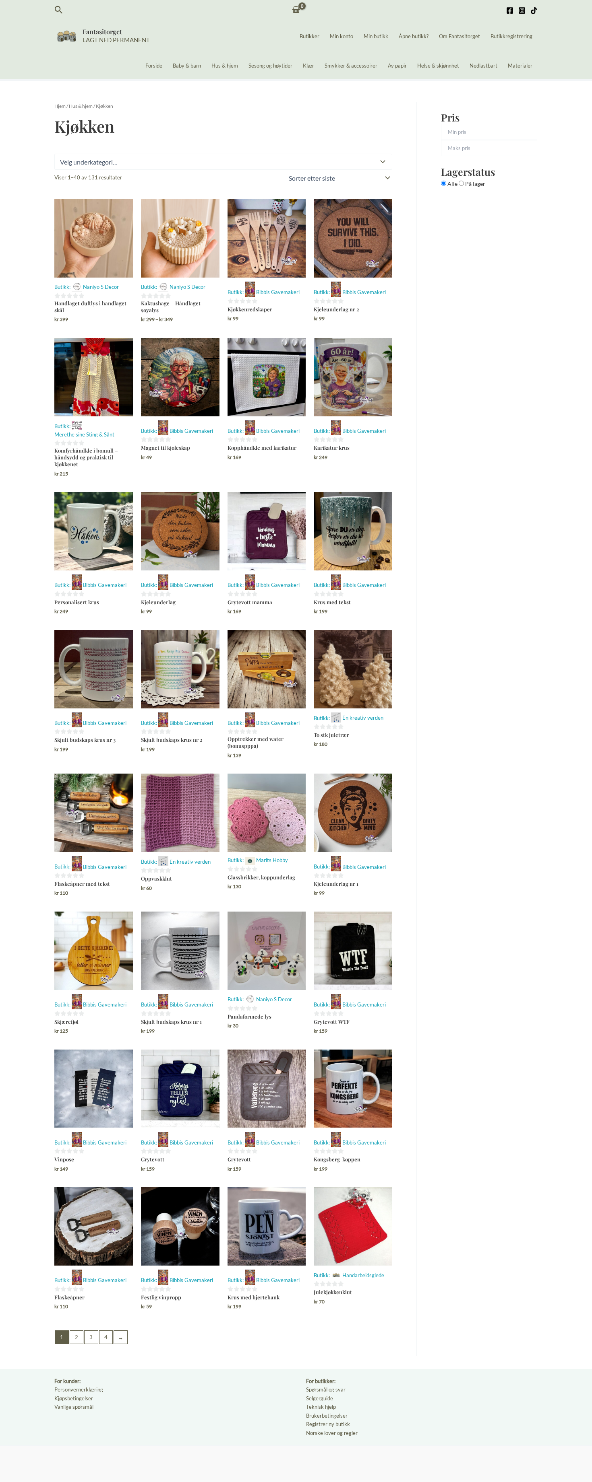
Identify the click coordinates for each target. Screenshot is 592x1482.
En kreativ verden (362, 717)
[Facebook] (509, 10)
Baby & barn (187, 65)
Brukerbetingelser (327, 1415)
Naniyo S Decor (101, 287)
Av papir (397, 65)
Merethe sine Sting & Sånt (84, 434)
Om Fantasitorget (459, 36)
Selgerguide (319, 1398)
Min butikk (376, 36)
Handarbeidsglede (363, 1275)
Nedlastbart (483, 65)
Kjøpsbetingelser (73, 1398)
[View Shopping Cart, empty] (296, 10)
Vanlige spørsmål (73, 1407)
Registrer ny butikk (328, 1424)
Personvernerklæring (78, 1389)
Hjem (60, 106)
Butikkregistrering (511, 36)
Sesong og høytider (270, 65)
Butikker (309, 36)
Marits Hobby (272, 860)
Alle (452, 183)
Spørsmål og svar (326, 1389)
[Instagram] (522, 10)
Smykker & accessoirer (351, 65)
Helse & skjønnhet (438, 65)
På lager (474, 183)
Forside (153, 65)
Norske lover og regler (332, 1433)
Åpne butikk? (413, 36)
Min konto (341, 36)
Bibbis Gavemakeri (278, 292)
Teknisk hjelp (321, 1407)
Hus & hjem (224, 65)
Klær (308, 65)
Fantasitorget (102, 31)
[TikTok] (534, 10)
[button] (58, 10)
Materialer (520, 65)
